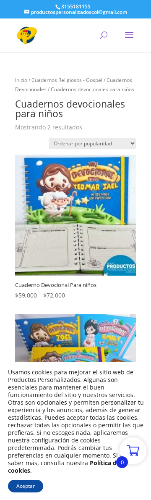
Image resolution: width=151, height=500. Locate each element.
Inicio (21, 80)
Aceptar (25, 485)
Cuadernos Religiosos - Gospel (66, 80)
